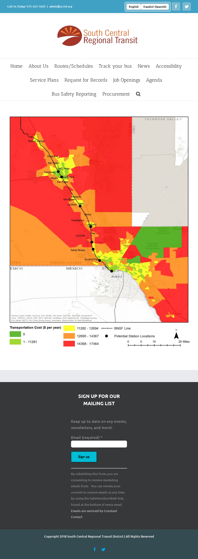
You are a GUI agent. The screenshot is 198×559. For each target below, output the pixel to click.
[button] (138, 94)
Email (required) (86, 437)
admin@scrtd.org (60, 6)
